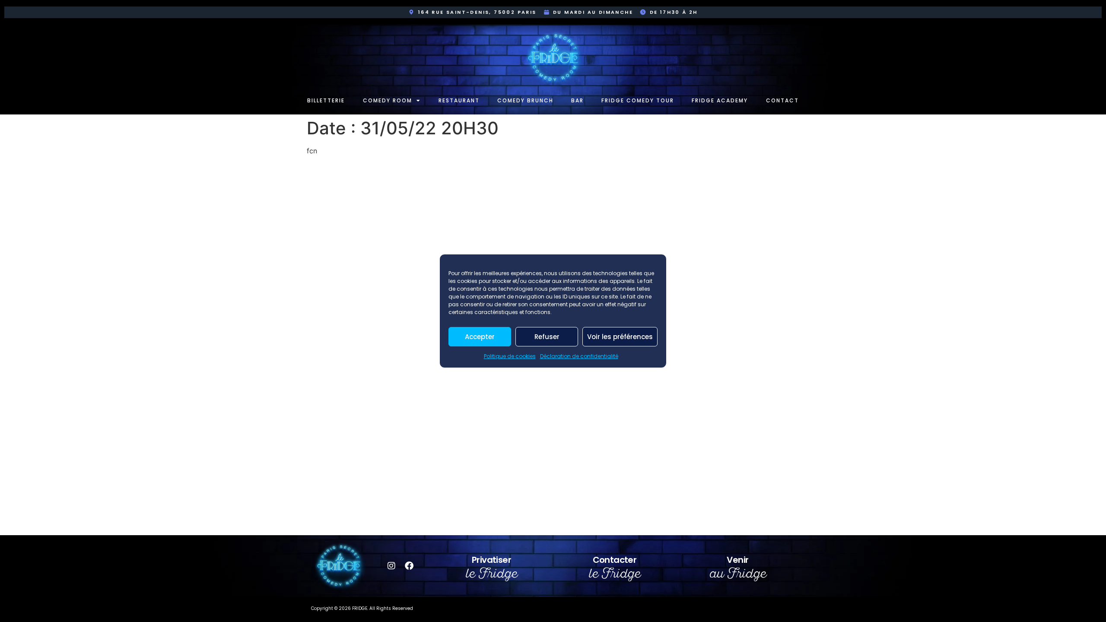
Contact (782, 100)
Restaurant (459, 100)
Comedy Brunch (525, 100)
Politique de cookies (510, 356)
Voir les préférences (620, 336)
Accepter (480, 336)
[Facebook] (409, 566)
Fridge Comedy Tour (637, 100)
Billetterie (326, 100)
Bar (577, 100)
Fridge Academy (720, 100)
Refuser (546, 336)
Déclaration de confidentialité (579, 356)
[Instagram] (391, 566)
